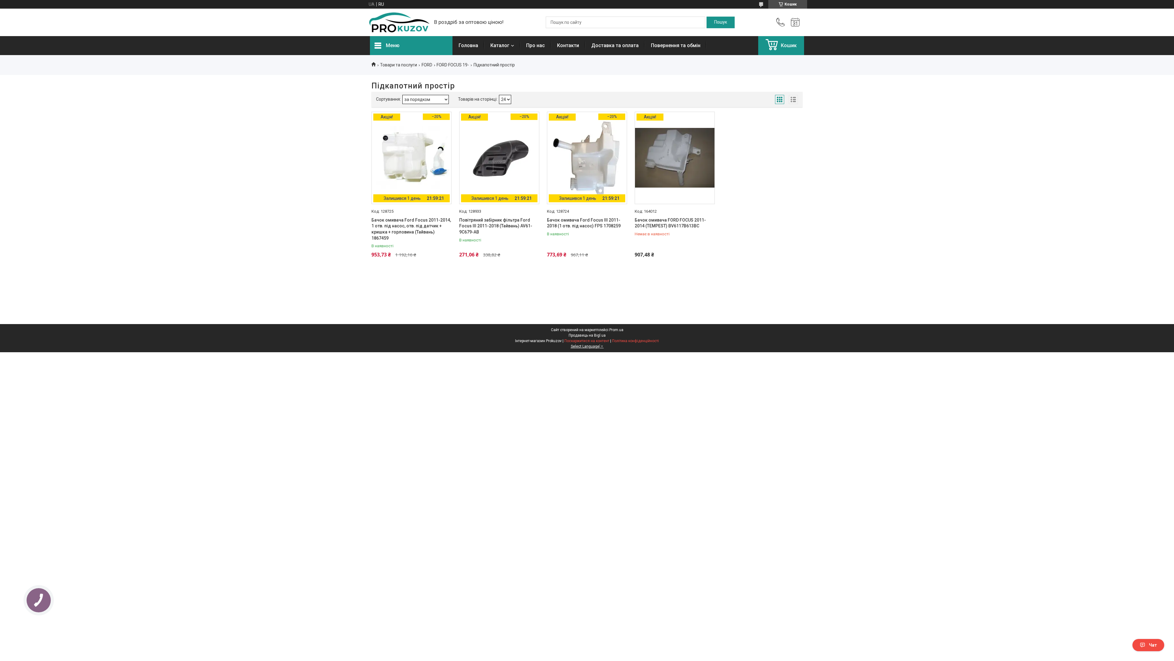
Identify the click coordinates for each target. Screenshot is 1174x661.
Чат (1153, 645)
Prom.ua (616, 330)
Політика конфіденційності (635, 341)
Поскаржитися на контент (586, 341)
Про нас (535, 45)
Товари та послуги (398, 64)
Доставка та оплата (615, 45)
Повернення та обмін (675, 45)
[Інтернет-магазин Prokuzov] (399, 22)
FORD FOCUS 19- (453, 64)
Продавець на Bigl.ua (587, 335)
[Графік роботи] (795, 22)
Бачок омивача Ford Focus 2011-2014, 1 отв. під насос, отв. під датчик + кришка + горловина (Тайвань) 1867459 (411, 229)
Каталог (499, 45)
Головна (468, 45)
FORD (427, 64)
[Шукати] (721, 22)
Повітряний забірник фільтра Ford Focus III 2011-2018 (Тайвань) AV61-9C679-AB (495, 226)
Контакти (568, 45)
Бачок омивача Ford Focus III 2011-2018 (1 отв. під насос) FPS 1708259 (584, 223)
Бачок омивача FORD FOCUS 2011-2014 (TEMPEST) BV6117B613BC (670, 223)
